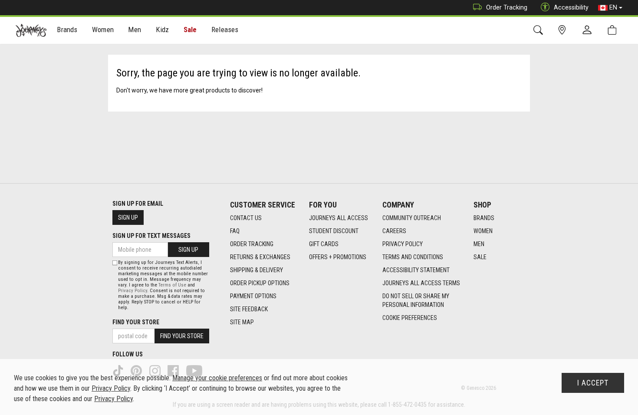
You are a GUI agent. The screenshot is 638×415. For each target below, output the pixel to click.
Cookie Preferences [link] (409, 317)
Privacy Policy (402, 243)
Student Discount (333, 230)
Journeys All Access (338, 217)
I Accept (592, 383)
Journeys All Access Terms (421, 283)
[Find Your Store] (564, 30)
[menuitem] (67, 30)
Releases (224, 29)
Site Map (242, 322)
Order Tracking (506, 7)
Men (479, 243)
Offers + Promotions (337, 257)
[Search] (540, 30)
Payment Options (253, 296)
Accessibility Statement (416, 270)
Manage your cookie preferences (217, 378)
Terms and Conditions (412, 257)
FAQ (235, 230)
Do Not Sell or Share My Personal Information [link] (415, 300)
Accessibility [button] (571, 7)
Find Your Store (135, 322)
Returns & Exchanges (260, 257)
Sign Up (128, 217)
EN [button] (613, 7)
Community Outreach (411, 217)
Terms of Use (172, 285)
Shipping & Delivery (256, 270)
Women (483, 230)
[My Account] (589, 30)
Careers (394, 230)
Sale (190, 29)
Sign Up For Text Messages (151, 235)
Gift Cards (324, 243)
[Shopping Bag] (614, 30)
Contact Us (246, 217)
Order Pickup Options (259, 283)
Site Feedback (249, 309)
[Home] (31, 30)
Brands (484, 217)
